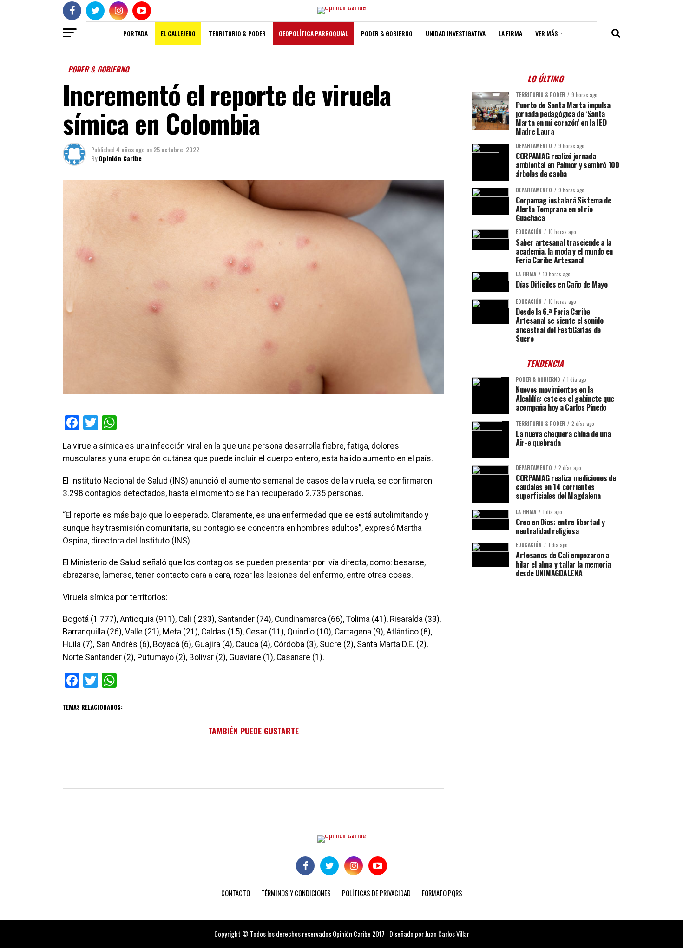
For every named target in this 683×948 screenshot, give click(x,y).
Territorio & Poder (237, 33)
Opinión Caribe (120, 158)
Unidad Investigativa (456, 33)
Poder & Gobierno (387, 33)
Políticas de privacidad (376, 893)
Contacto (235, 893)
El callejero (178, 33)
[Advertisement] (546, 650)
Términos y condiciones (296, 893)
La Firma (510, 33)
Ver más (546, 33)
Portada (135, 33)
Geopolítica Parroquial (313, 33)
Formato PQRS (442, 893)
